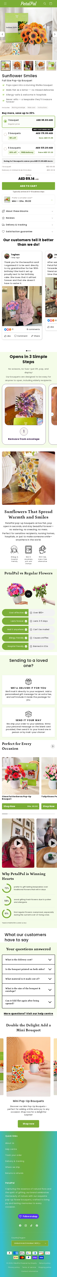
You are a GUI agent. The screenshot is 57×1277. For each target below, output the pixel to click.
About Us (9, 1143)
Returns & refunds (14, 1173)
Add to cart (28, 186)
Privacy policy (14, 1267)
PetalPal (17, 1263)
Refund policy (45, 1263)
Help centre (11, 1149)
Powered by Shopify (29, 1263)
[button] (5, 4)
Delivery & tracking (14, 1161)
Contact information (29, 1271)
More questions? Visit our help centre (28, 1013)
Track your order (13, 1155)
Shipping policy (44, 1267)
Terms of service (29, 1267)
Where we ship (12, 1167)
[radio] (28, 122)
